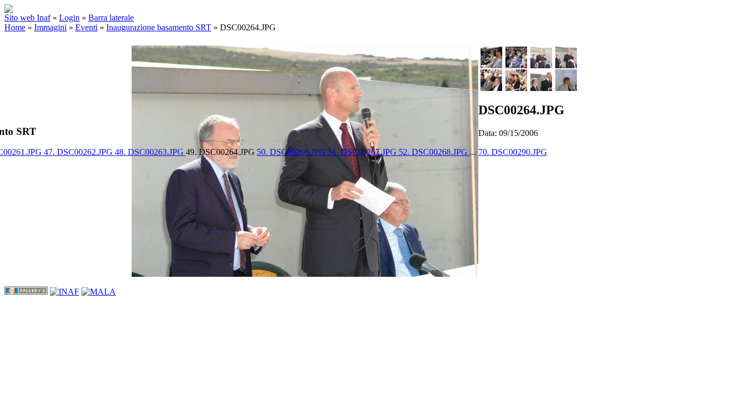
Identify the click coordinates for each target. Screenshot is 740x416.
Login (69, 17)
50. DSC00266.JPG (292, 152)
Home (14, 27)
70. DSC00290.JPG (512, 152)
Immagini (50, 27)
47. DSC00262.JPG (79, 152)
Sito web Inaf (27, 17)
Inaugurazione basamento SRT (158, 27)
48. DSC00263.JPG (150, 152)
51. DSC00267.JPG (363, 152)
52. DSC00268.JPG (434, 152)
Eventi (86, 27)
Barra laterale (111, 17)
